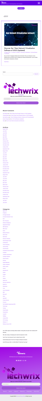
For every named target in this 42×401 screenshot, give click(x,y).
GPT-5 (4, 276)
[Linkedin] (18, 360)
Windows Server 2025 (7, 324)
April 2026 (5, 137)
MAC (4, 292)
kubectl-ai (5, 284)
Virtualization (27, 52)
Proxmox (4, 302)
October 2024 (5, 170)
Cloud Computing (6, 244)
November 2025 (6, 144)
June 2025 (5, 154)
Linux (4, 288)
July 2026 (5, 131)
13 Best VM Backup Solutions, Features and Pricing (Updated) (22, 117)
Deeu (4, 120)
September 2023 (6, 196)
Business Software (6, 238)
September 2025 (6, 148)
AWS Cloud (5, 228)
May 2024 (5, 180)
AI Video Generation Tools (8, 216)
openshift (5, 298)
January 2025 (5, 164)
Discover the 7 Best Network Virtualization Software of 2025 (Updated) (19, 49)
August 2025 (5, 150)
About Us (5, 391)
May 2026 (5, 135)
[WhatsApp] (23, 360)
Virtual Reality (5, 310)
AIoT (4, 218)
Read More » (6, 61)
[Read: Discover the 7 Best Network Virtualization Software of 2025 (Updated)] (21, 34)
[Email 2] (25, 360)
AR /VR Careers (6, 220)
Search (4, 72)
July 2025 (5, 152)
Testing (4, 308)
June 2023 (5, 202)
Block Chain (5, 234)
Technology (22, 52)
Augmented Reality (6, 224)
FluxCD (4, 268)
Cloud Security (5, 248)
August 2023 (5, 198)
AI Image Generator (6, 214)
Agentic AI (5, 210)
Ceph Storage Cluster (7, 240)
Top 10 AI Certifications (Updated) (17, 119)
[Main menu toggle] (39, 3)
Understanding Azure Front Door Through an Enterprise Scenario (15, 339)
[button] (21, 8)
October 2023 (5, 194)
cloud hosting (5, 246)
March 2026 (5, 139)
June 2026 (5, 133)
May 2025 (5, 156)
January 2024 (5, 188)
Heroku (4, 278)
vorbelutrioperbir (6, 115)
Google (4, 274)
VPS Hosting (5, 320)
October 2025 (5, 146)
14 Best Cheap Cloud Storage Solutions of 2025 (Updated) (20, 113)
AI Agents (5, 212)
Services (10, 391)
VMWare (4, 316)
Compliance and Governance (8, 250)
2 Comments (6, 53)
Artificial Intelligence (7, 222)
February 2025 (5, 162)
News (4, 296)
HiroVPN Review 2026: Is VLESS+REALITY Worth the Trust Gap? (15, 342)
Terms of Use (36, 391)
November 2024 (6, 168)
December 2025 (6, 143)
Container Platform (6, 256)
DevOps (4, 260)
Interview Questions (7, 282)
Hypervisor (5, 280)
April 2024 (5, 182)
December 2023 (6, 190)
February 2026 (5, 141)
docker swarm (5, 266)
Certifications (5, 242)
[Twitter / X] (21, 360)
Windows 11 (5, 322)
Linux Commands (6, 290)
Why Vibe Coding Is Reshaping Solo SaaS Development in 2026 (15, 334)
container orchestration (7, 254)
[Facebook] (16, 360)
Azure (4, 230)
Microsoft (5, 294)
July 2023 (5, 200)
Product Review (6, 300)
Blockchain (5, 236)
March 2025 (5, 160)
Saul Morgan (5, 113)
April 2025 (5, 158)
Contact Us (16, 391)
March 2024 (5, 184)
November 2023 (6, 192)
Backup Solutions (6, 232)
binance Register (6, 119)
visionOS (4, 314)
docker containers (6, 264)
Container (4, 252)
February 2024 (5, 186)
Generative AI (5, 270)
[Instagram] (20, 360)
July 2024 (5, 176)
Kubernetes (5, 286)
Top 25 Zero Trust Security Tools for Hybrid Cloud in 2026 (14, 337)
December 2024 (6, 166)
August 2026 (5, 129)
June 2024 (5, 178)
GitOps (4, 272)
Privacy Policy (29, 391)
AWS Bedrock (5, 226)
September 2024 (6, 172)
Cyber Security (5, 258)
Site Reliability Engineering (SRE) (9, 304)
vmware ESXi (5, 318)
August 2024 (5, 174)
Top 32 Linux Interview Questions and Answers (15, 120)
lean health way (6, 117)
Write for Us (22, 391)
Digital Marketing (6, 262)
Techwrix (18, 396)
